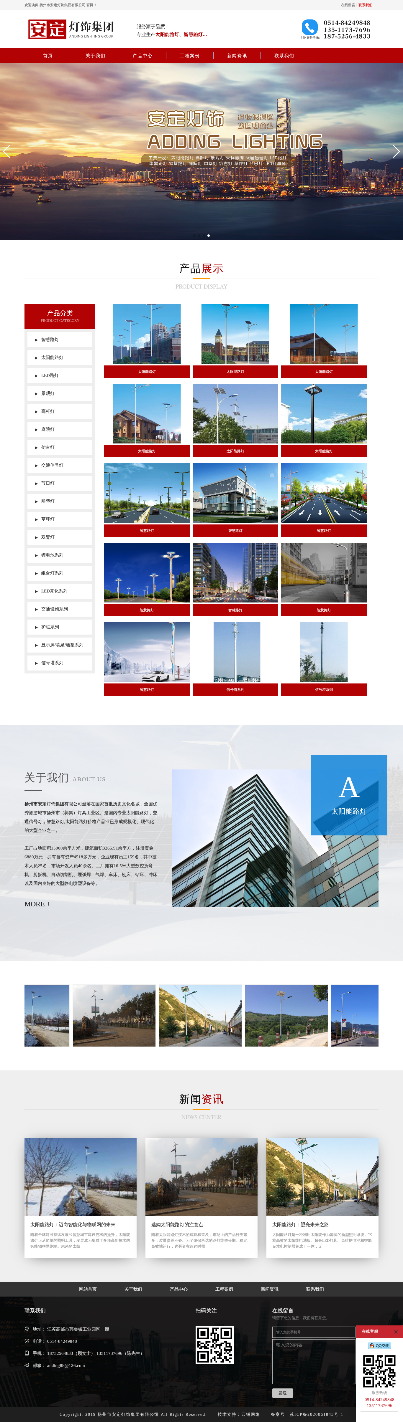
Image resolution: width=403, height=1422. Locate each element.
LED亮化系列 (51, 591)
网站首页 (88, 1289)
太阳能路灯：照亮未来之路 (300, 1224)
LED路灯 (47, 375)
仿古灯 (45, 447)
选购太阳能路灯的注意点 (177, 1224)
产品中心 (143, 55)
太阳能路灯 (49, 357)
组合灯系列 (49, 573)
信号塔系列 (49, 662)
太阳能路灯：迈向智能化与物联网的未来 (72, 1224)
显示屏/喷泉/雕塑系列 (59, 645)
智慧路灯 (47, 339)
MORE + (37, 904)
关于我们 (96, 55)
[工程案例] (127, 1016)
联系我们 (284, 55)
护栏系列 (47, 627)
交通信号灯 (49, 465)
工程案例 (190, 55)
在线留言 (348, 5)
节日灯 (45, 483)
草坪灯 (45, 519)
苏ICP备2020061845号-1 (316, 1414)
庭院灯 (45, 429)
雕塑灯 (45, 501)
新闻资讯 (237, 55)
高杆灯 (45, 411)
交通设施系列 (51, 609)
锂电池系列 (49, 555)
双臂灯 (45, 537)
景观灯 (45, 393)
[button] (7, 151)
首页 (48, 55)
